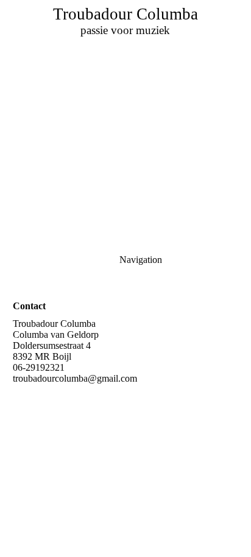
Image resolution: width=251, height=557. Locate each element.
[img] (125, 85)
